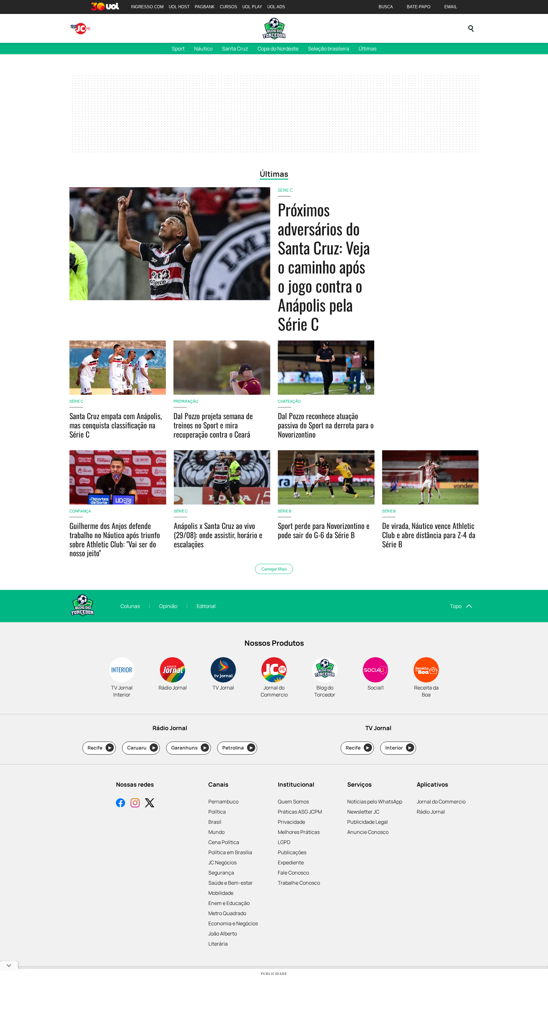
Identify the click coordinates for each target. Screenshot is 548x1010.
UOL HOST (179, 6)
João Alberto (222, 933)
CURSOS (228, 6)
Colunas (130, 606)
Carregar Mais (274, 569)
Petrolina (237, 747)
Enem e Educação (229, 903)
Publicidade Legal (367, 821)
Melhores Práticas (299, 831)
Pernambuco (223, 801)
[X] (149, 803)
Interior (398, 747)
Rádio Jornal (431, 811)
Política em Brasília (230, 852)
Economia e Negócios (233, 923)
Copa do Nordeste (278, 48)
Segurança (221, 872)
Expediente (291, 862)
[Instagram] (135, 803)
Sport (178, 48)
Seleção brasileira (328, 48)
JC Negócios (222, 862)
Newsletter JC (363, 811)
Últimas (367, 48)
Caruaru (141, 747)
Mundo (216, 831)
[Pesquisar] (471, 28)
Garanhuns (188, 747)
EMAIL (450, 6)
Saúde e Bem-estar (230, 882)
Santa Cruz (235, 48)
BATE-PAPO (418, 6)
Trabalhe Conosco (299, 882)
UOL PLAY (252, 6)
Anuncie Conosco (367, 831)
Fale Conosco (293, 872)
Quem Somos (293, 801)
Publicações (292, 852)
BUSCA (386, 6)
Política (217, 811)
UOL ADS (276, 6)
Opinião (168, 606)
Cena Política (223, 842)
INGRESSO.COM (147, 6)
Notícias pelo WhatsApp (374, 801)
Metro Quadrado (227, 913)
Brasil (214, 821)
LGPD (284, 842)
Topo (455, 606)
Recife (99, 747)
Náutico (203, 48)
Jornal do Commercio (441, 801)
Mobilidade (220, 892)
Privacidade (291, 821)
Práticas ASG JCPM (300, 811)
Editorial (206, 606)
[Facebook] (120, 803)
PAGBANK (205, 6)
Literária (218, 943)
